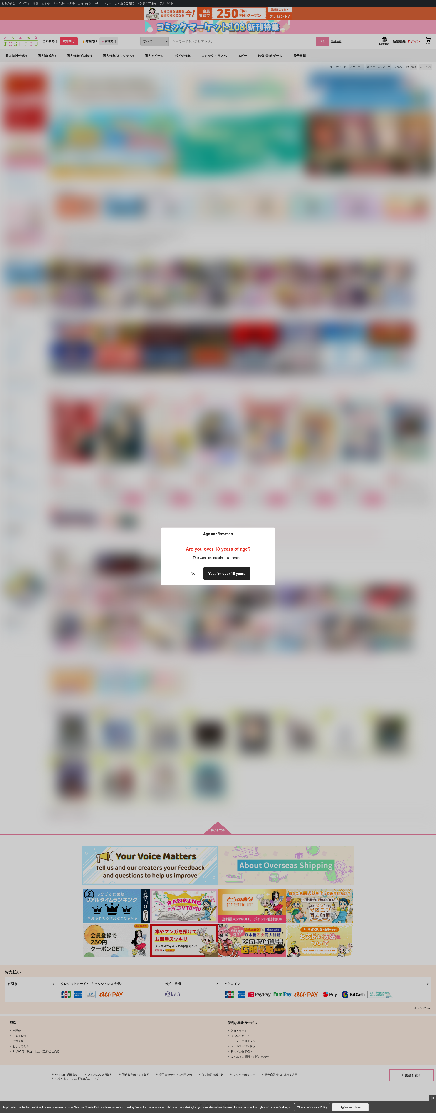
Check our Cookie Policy (312, 1107)
